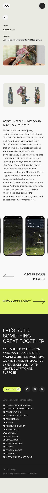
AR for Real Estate (12, 450)
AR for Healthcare (12, 443)
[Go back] (5, 17)
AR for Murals (10, 453)
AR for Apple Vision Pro (15, 415)
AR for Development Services (18, 408)
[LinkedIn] (35, 389)
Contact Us (10, 389)
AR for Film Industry (14, 426)
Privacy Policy (9, 469)
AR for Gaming (10, 436)
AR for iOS (8, 422)
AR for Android (11, 419)
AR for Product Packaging (17, 405)
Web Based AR (10, 433)
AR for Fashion (10, 429)
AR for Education (12, 412)
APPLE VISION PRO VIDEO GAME (17, 457)
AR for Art (8, 446)
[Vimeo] (42, 389)
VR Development (11, 440)
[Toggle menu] (42, 6)
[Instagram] (27, 389)
